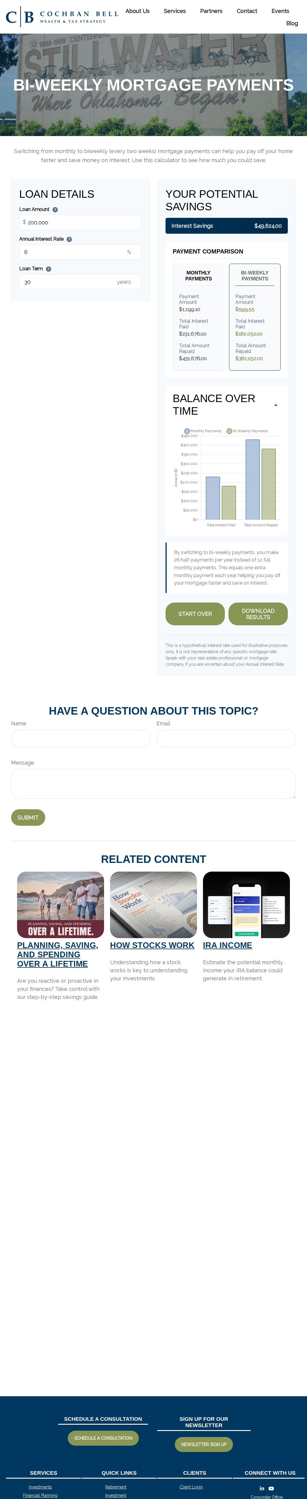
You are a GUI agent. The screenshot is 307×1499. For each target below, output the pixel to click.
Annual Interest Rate (44, 239)
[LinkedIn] (262, 1489)
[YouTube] (271, 1489)
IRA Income (227, 945)
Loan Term (34, 268)
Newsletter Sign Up (203, 1444)
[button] (137, 10)
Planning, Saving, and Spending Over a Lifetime (57, 954)
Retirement (115, 1487)
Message (22, 763)
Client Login (191, 1487)
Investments (40, 1487)
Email (163, 723)
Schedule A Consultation (103, 1438)
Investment (115, 1495)
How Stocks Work (152, 945)
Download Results (258, 614)
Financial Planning (40, 1495)
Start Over (195, 614)
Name (18, 723)
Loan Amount (37, 209)
